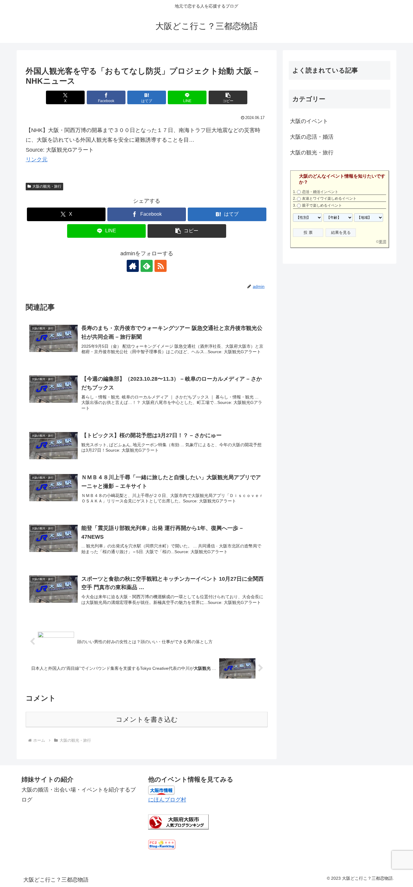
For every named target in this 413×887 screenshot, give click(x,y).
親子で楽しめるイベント (322, 205)
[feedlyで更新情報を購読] (147, 266)
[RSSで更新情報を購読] (160, 266)
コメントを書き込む (147, 719)
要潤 (382, 242)
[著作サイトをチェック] (133, 266)
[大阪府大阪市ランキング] (178, 822)
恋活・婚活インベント (320, 192)
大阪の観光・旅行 (46, 186)
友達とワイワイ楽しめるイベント (329, 198)
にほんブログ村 (167, 800)
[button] (228, 97)
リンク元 (36, 159)
